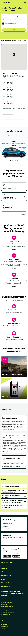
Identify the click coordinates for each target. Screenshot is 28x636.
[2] (13, 161)
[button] (14, 54)
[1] (10, 161)
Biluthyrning (4, 40)
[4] (17, 161)
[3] (15, 161)
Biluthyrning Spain (12, 40)
